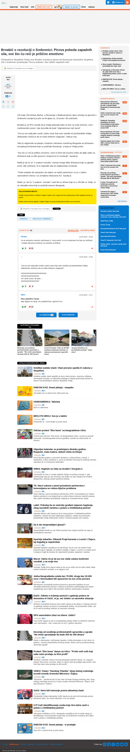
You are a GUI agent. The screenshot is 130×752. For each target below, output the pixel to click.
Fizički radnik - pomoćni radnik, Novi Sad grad (113, 245)
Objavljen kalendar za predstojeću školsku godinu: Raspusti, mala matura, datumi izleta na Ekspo (60, 450)
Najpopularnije (107, 98)
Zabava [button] (91, 7)
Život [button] (83, 7)
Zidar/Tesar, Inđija (107, 221)
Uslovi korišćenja (42, 744)
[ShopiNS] (127, 2)
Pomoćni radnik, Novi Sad (110, 211)
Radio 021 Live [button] (43, 7)
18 (44, 618)
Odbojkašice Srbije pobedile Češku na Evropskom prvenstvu (114, 59)
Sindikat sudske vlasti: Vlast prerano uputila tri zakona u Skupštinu (112, 52)
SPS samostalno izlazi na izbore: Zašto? (54, 615)
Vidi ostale (122, 201)
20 (44, 565)
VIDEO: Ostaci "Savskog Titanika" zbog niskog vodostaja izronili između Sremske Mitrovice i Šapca (63, 672)
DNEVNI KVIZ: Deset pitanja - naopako (54, 387)
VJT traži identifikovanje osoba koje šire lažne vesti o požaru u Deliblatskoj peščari (61, 706)
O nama (5, 744)
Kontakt (23, 744)
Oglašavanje (14, 744)
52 (44, 693)
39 (44, 528)
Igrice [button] (56, 7)
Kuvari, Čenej (105, 225)
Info (8, 84)
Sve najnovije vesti (119, 92)
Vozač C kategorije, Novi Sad (111, 240)
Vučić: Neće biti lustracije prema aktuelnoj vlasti (59, 690)
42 (44, 601)
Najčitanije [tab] (118, 152)
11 (44, 390)
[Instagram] (105, 744)
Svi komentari (46, 315)
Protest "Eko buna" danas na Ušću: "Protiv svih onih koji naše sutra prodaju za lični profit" (63, 652)
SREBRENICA (23, 219)
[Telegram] (13, 106)
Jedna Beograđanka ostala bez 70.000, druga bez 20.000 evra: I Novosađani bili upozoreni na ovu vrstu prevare (63, 577)
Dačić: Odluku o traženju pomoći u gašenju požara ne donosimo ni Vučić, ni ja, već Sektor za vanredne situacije (64, 597)
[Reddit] (13, 102)
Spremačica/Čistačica (108, 236)
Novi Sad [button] (24, 7)
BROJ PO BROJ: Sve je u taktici (50, 416)
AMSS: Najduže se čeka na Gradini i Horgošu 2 (58, 469)
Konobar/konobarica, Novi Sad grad (113, 228)
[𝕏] (8, 102)
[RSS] (126, 744)
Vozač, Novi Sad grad (108, 232)
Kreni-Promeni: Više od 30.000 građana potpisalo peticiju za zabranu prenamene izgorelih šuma (56, 351)
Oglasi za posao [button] (71, 7)
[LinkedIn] (117, 744)
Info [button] (32, 7)
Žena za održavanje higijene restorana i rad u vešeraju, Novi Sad (113, 216)
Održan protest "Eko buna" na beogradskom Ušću (60, 430)
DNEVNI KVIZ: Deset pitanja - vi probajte (55, 724)
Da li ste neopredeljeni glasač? (50, 524)
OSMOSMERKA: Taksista (47, 401)
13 (44, 728)
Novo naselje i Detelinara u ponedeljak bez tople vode (112, 65)
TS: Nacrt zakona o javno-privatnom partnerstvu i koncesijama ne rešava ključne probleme (59, 487)
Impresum (30, 744)
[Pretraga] (108, 2)
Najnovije (105, 48)
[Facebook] (3, 102)
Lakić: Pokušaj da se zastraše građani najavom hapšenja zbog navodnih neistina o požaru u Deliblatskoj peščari (63, 506)
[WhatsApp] (8, 106)
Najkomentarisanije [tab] (107, 152)
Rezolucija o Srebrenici (42, 219)
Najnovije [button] (14, 7)
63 (44, 638)
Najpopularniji (87, 230)
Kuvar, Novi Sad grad (108, 250)
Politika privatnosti (56, 744)
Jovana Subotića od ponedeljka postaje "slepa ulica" (81, 350)
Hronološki (73, 230)
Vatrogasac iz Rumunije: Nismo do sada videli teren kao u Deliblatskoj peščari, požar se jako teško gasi (115, 72)
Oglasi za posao (107, 208)
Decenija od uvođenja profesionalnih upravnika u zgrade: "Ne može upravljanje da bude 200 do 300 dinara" (29, 351)
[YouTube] (122, 744)
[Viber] (3, 106)
